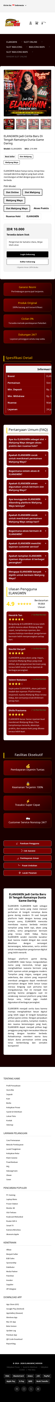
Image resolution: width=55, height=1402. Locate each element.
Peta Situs (31, 1370)
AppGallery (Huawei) (14, 1313)
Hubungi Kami (11, 1171)
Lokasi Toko (11, 1116)
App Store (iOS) (12, 1304)
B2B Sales (10, 1258)
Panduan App (11, 1335)
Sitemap (9, 1125)
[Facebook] (17, 1389)
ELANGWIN (11, 42)
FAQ (7, 1166)
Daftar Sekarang (27, 261)
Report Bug (11, 1343)
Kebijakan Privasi (13, 1107)
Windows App (11, 1317)
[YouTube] (38, 1389)
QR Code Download (14, 1339)
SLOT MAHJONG (14, 47)
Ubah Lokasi (14, 245)
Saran (8, 1179)
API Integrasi (11, 1289)
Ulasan (9, 1175)
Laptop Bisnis (11, 1199)
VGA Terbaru (11, 1212)
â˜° (43, 23)
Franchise (10, 1276)
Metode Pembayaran (14, 1144)
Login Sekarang (27, 254)
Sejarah (9, 1094)
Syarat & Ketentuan (14, 1112)
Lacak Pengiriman (13, 1149)
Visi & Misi (10, 1090)
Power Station (12, 1204)
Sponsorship (11, 1263)
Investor (9, 1280)
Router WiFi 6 (11, 1221)
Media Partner (11, 1271)
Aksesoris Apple (12, 1234)
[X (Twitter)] (31, 1389)
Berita (8, 1103)
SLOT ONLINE (30, 42)
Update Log (11, 1330)
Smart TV (10, 1225)
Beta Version (11, 1326)
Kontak (9, 1120)
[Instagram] (24, 1389)
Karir (8, 1099)
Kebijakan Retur (12, 1153)
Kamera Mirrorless (13, 1230)
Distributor (10, 1267)
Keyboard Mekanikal (14, 1217)
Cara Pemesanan (13, 1140)
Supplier (9, 1284)
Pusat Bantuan (12, 1162)
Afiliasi (8, 1250)
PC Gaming (10, 1195)
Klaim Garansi (11, 1158)
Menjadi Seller (12, 1254)
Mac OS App (11, 1322)
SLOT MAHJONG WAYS (17, 52)
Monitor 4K (10, 1208)
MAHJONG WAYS (37, 47)
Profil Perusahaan (13, 1086)
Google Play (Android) (15, 1309)
